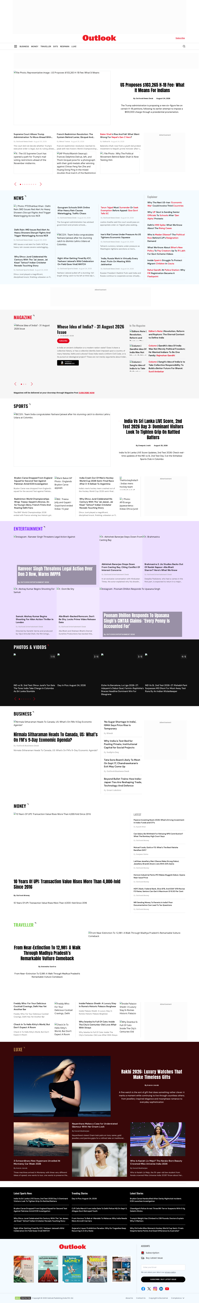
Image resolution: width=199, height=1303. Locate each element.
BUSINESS (24, 46)
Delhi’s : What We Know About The (164, 227)
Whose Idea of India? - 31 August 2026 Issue (90, 329)
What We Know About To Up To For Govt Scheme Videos (166, 250)
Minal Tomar (64, 141)
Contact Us (141, 1298)
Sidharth (106, 141)
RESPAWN (64, 46)
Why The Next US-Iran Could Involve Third (165, 204)
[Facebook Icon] (143, 1289)
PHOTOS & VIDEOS (30, 647)
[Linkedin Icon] (161, 1289)
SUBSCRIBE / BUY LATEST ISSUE (163, 1279)
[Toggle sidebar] (15, 46)
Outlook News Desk (144, 98)
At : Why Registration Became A (166, 273)
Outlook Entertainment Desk (35, 582)
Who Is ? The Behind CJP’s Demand (166, 238)
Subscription (152, 1252)
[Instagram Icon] (155, 1289)
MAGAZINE (23, 317)
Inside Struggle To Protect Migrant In (164, 262)
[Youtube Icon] (167, 1289)
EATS (55, 46)
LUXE (73, 46)
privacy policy (170, 1272)
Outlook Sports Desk (25, 270)
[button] (15, 184)
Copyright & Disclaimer (158, 1298)
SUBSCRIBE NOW (86, 392)
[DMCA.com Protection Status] (23, 1298)
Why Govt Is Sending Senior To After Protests (163, 215)
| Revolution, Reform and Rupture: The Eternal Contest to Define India (166, 334)
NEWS (19, 198)
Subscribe (63, 341)
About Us (129, 1298)
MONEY (34, 46)
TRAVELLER (45, 46)
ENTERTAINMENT (28, 528)
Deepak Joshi (144, 445)
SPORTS (21, 406)
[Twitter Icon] (149, 1289)
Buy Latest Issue (154, 1258)
